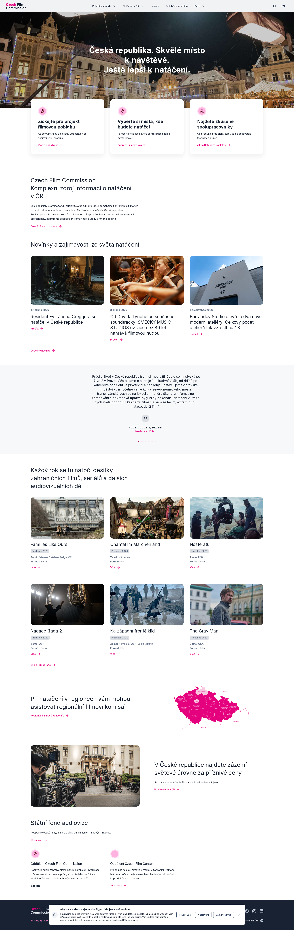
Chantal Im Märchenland (135, 544)
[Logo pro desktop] (16, 6)
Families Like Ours (49, 544)
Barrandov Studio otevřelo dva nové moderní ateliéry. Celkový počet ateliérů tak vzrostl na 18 (226, 322)
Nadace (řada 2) (47, 631)
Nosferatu (200, 544)
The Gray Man (204, 631)
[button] (138, 441)
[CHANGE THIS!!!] (239, 915)
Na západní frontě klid (132, 631)
